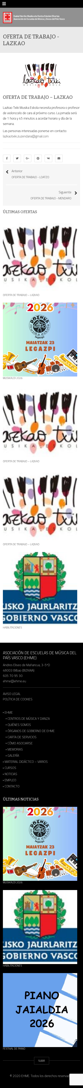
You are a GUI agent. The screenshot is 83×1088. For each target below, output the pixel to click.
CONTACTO (12, 786)
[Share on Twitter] (17, 158)
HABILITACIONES (12, 627)
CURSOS (10, 768)
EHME (9, 712)
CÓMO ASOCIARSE (20, 743)
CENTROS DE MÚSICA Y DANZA (29, 719)
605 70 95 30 (13, 676)
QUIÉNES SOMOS (19, 725)
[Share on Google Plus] (27, 158)
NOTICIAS (11, 774)
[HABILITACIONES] (40, 589)
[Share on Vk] (48, 158)
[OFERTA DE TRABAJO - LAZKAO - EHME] (34, 17)
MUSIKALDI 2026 (12, 378)
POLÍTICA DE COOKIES (17, 699)
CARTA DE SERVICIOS (22, 737)
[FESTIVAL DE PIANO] (40, 1010)
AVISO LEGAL (12, 694)
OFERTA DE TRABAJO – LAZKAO (21, 295)
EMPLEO (10, 780)
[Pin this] (38, 158)
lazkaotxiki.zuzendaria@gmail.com (26, 136)
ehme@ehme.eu (15, 681)
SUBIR (41, 1060)
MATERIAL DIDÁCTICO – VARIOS (26, 762)
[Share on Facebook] (7, 158)
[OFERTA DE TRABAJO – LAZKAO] (40, 256)
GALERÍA (13, 755)
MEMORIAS (15, 749)
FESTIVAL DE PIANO (14, 1048)
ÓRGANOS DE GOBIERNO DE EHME (31, 731)
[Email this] (59, 158)
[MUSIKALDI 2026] (40, 340)
